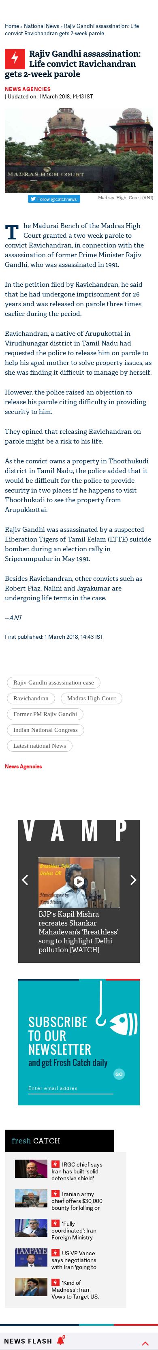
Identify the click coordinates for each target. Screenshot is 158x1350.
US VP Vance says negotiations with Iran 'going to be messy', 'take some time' (73, 1266)
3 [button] (79, 969)
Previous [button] (25, 875)
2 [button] (67, 969)
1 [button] (55, 969)
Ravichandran (31, 698)
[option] (79, 906)
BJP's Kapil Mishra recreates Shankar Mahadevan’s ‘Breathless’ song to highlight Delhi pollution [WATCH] (78, 932)
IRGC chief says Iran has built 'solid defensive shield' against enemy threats (76, 1178)
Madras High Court (91, 698)
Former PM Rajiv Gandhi (45, 714)
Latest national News (39, 745)
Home (12, 26)
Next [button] (134, 875)
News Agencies (28, 89)
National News (41, 26)
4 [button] (91, 969)
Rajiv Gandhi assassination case (53, 682)
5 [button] (103, 969)
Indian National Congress (45, 730)
